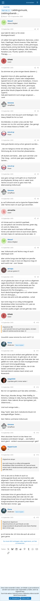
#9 (38, 277)
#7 (38, 218)
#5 (38, 174)
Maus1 (5, 16)
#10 (37, 322)
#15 (37, 517)
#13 (37, 433)
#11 (37, 351)
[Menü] (3, 2)
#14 (37, 455)
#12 (37, 387)
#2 (38, 68)
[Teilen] (35, 29)
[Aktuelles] (37, 2)
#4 (38, 140)
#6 (38, 199)
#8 (38, 248)
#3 (38, 111)
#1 (38, 29)
